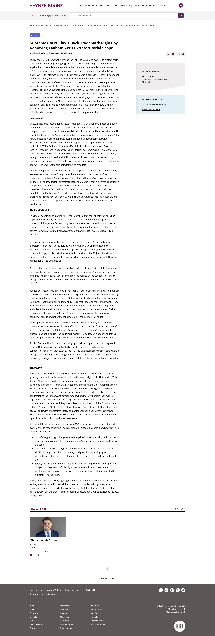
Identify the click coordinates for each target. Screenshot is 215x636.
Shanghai (94, 617)
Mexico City (65, 617)
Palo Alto (94, 605)
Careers (141, 5)
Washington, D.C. (98, 624)
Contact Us (36, 590)
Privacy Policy (53, 590)
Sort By (179, 509)
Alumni (152, 5)
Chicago (33, 617)
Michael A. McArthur (39, 53)
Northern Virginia (68, 624)
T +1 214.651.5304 (39, 551)
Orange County (67, 628)
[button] (183, 54)
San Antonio (96, 609)
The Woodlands (97, 620)
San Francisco (96, 613)
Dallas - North (36, 624)
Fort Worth (65, 605)
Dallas (32, 547)
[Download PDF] (178, 54)
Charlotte (34, 613)
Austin (33, 605)
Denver (33, 628)
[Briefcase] (180, 5)
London (63, 613)
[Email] (173, 54)
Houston (64, 609)
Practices (100, 5)
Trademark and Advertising (154, 104)
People (91, 5)
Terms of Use (72, 590)
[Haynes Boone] (46, 5)
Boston (33, 609)
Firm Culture (112, 5)
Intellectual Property (151, 109)
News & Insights (128, 5)
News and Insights (40, 25)
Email (147, 82)
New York (64, 620)
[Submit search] (181, 15)
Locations (161, 5)
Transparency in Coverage (44, 594)
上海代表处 (89, 590)
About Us (81, 5)
